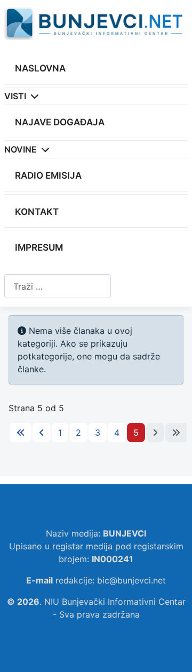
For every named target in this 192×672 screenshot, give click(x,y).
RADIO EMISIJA (48, 175)
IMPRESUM (39, 247)
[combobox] (57, 286)
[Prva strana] (20, 432)
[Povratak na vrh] (173, 652)
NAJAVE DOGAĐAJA (60, 122)
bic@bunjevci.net (131, 580)
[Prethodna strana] (42, 432)
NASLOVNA (40, 68)
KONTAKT (37, 211)
